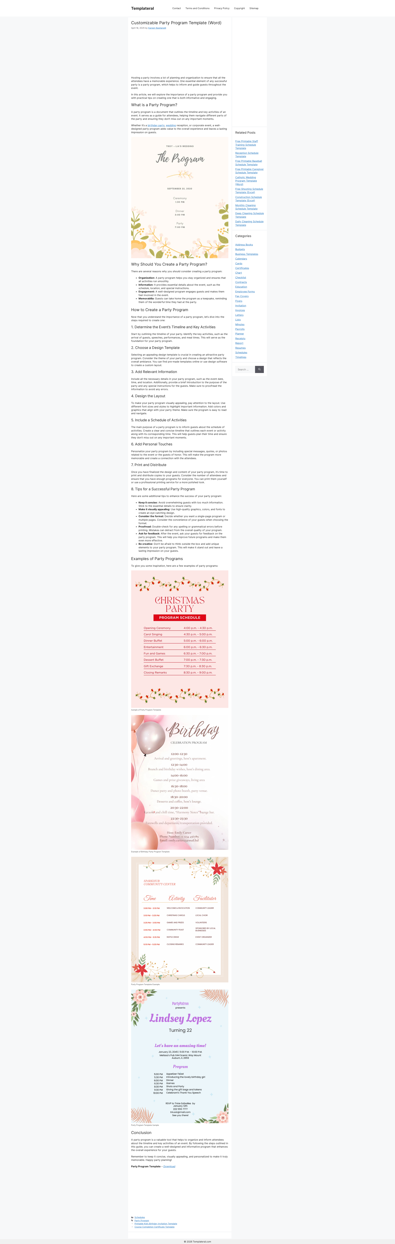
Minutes (239, 324)
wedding (171, 125)
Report (239, 343)
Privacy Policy (221, 8)
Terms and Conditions (197, 8)
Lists (238, 319)
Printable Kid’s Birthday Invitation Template (156, 1223)
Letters (239, 315)
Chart (238, 272)
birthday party (156, 125)
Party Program (142, 1220)
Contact (176, 8)
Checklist (240, 277)
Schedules (140, 1217)
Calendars (241, 258)
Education (241, 286)
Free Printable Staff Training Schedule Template (246, 145)
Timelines (240, 357)
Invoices (240, 310)
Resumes (240, 347)
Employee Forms (245, 291)
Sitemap (253, 8)
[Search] (259, 369)
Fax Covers (242, 296)
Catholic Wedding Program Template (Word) (246, 181)
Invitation (240, 305)
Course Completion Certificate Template (155, 1227)
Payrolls (240, 329)
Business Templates (246, 254)
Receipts (240, 338)
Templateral (142, 8)
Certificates (242, 268)
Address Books (244, 244)
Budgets (240, 249)
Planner (239, 333)
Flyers (238, 300)
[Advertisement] (179, 52)
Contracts (241, 282)
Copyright (239, 8)
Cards (238, 263)
